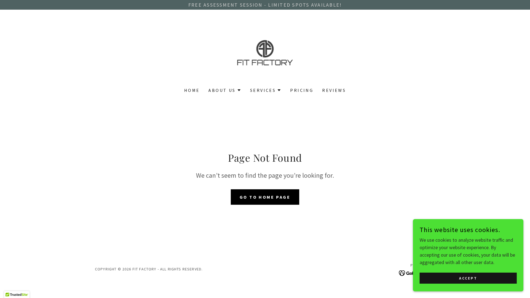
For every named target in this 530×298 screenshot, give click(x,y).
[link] (265, 52)
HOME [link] (192, 90)
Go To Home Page (265, 197)
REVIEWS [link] (334, 90)
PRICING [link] (301, 90)
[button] (224, 90)
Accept (468, 278)
